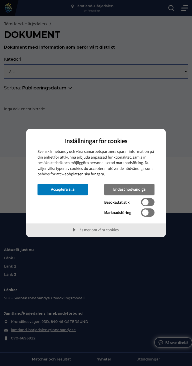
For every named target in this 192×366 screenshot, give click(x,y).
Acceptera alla (62, 189)
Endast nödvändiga (129, 189)
